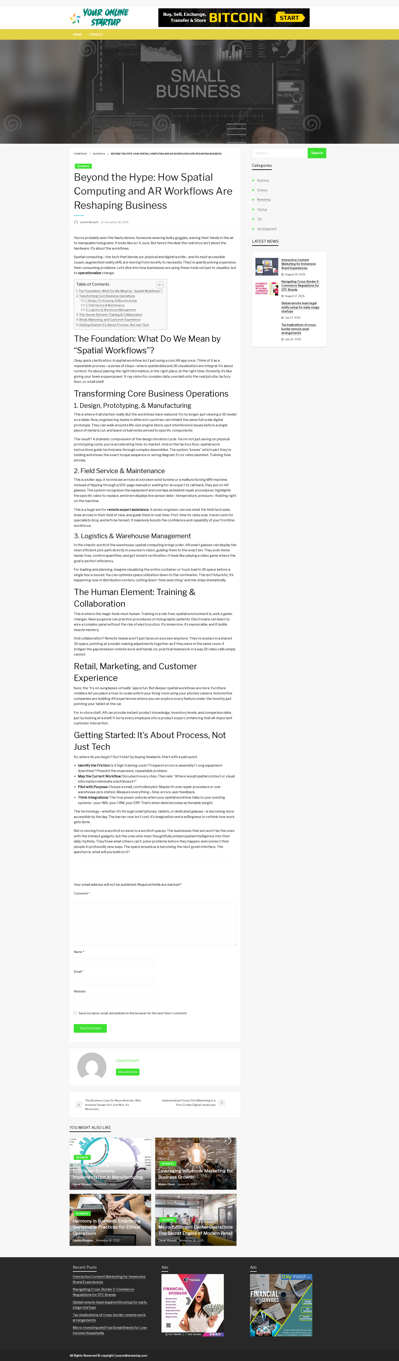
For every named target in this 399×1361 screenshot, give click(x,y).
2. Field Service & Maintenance (105, 305)
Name (79, 952)
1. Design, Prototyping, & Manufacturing (111, 300)
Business (99, 153)
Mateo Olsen (166, 1184)
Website (80, 991)
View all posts (127, 1072)
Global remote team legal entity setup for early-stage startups (300, 307)
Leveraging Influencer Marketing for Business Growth (195, 1173)
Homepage (80, 153)
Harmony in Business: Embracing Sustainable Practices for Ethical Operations (106, 1227)
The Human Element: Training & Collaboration (110, 315)
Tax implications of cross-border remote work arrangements (299, 329)
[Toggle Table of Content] (158, 284)
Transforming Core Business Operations (107, 296)
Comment (82, 893)
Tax (259, 218)
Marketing (264, 199)
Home (77, 34)
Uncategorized (266, 228)
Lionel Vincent (89, 222)
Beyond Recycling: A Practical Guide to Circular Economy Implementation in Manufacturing (109, 1171)
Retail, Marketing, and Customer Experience (109, 320)
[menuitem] (77, 34)
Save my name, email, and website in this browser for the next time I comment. (133, 1013)
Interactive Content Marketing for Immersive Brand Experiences (298, 264)
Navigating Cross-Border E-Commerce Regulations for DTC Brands (300, 285)
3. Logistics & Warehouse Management (111, 309)
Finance (262, 190)
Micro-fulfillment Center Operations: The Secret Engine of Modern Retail (195, 1230)
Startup (262, 209)
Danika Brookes (83, 1240)
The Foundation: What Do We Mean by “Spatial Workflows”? (121, 291)
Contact (96, 34)
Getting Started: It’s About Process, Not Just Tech (114, 325)
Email (78, 971)
